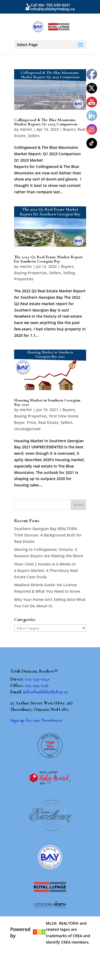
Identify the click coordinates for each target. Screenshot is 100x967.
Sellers (34, 135)
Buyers (69, 129)
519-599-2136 (37, 685)
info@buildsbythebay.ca (45, 692)
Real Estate (48, 422)
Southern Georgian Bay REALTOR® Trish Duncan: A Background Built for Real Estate (48, 535)
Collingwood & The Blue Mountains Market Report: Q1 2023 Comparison (45, 122)
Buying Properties (30, 272)
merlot (26, 129)
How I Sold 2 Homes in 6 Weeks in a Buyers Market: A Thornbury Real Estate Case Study (46, 570)
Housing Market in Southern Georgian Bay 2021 (47, 402)
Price (31, 422)
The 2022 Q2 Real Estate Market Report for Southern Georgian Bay (48, 259)
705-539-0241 (37, 679)
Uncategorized (27, 428)
